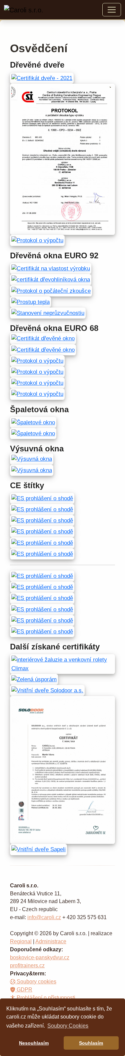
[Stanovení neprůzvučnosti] (48, 313)
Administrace (50, 941)
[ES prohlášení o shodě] (42, 498)
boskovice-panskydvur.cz (39, 957)
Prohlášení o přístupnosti (45, 997)
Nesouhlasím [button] (34, 1043)
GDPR (23, 989)
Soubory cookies (35, 981)
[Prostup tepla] (30, 301)
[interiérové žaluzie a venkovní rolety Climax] (62, 664)
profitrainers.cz (27, 965)
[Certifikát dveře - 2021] (42, 78)
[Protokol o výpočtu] (37, 240)
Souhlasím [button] (91, 1043)
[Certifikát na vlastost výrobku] (50, 268)
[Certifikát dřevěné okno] (43, 338)
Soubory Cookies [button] (67, 1026)
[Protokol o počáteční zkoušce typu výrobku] (62, 159)
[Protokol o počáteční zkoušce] (51, 290)
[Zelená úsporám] (34, 679)
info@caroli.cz (44, 917)
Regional (21, 941)
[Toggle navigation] (111, 9)
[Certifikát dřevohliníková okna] (50, 279)
